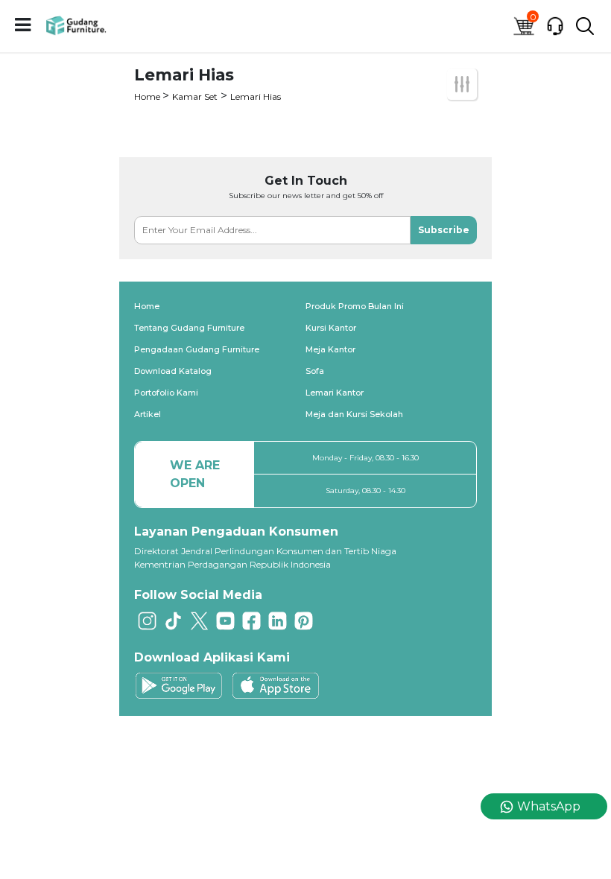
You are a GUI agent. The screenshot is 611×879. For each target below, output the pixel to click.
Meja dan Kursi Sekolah (354, 414)
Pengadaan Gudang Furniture (196, 349)
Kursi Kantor (331, 328)
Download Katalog (173, 371)
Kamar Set (195, 96)
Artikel (147, 414)
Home (148, 96)
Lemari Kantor (335, 392)
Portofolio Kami (166, 392)
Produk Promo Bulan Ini (355, 306)
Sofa (315, 371)
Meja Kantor (330, 349)
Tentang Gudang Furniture (189, 328)
